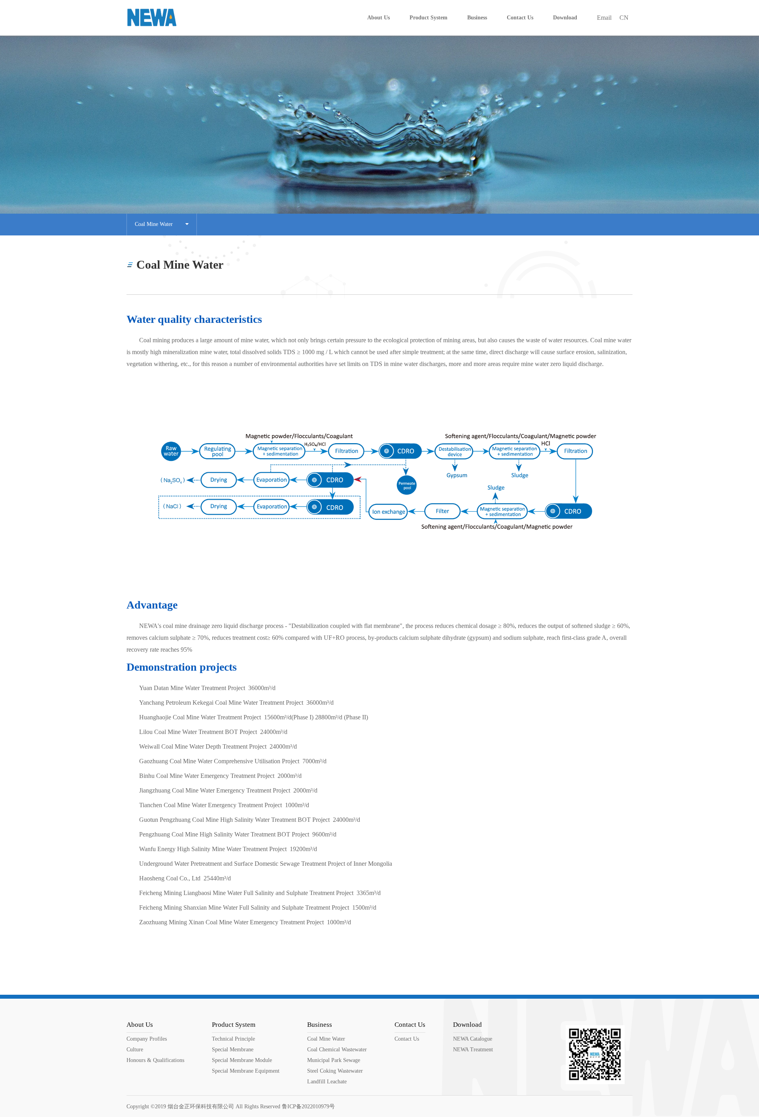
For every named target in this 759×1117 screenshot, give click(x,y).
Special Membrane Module (242, 1060)
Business (319, 1024)
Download (467, 1024)
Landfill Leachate (327, 1082)
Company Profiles (146, 1039)
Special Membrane (232, 1050)
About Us (139, 1024)
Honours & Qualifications (155, 1060)
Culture (134, 1050)
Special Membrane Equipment (245, 1071)
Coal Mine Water (160, 224)
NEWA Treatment (473, 1050)
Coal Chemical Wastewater (337, 1050)
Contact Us (410, 1024)
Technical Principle (233, 1039)
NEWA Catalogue (472, 1039)
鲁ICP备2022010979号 (308, 1106)
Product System (233, 1024)
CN (624, 17)
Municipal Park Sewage (333, 1060)
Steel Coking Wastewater (335, 1071)
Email (604, 17)
